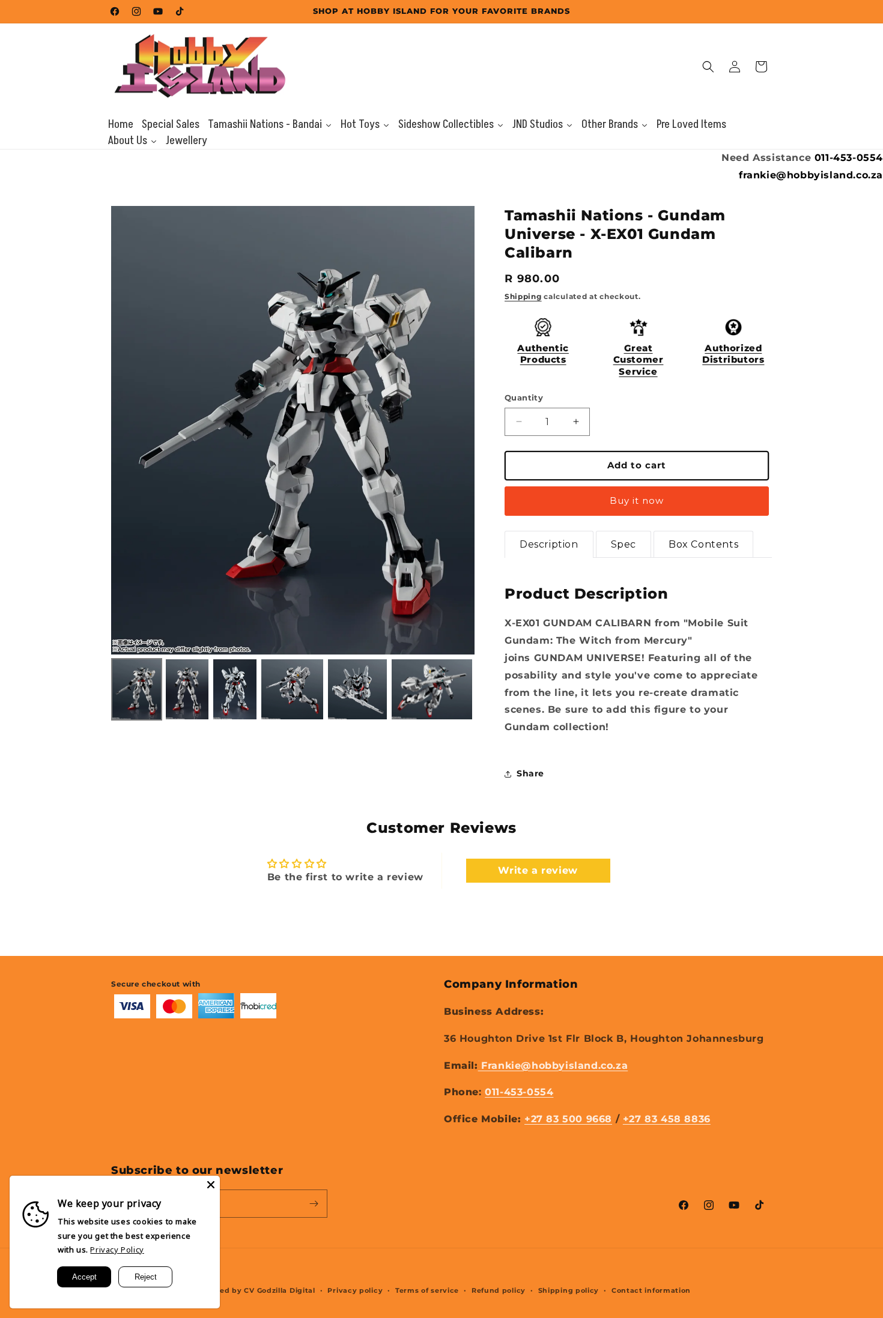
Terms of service (427, 1290)
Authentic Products (542, 354)
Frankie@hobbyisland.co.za (553, 1065)
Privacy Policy (117, 1249)
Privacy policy (355, 1290)
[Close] (211, 1185)
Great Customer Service (638, 359)
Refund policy (499, 1290)
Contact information (651, 1290)
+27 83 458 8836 (667, 1119)
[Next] (457, 430)
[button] (708, 66)
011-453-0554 (849, 157)
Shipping (523, 296)
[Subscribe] (313, 1204)
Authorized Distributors (733, 354)
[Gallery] (293, 465)
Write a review (537, 870)
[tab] (549, 544)
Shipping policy (568, 1290)
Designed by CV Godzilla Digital (254, 1290)
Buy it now (637, 500)
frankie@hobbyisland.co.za (811, 175)
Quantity (524, 397)
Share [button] (530, 773)
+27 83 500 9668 (568, 1119)
